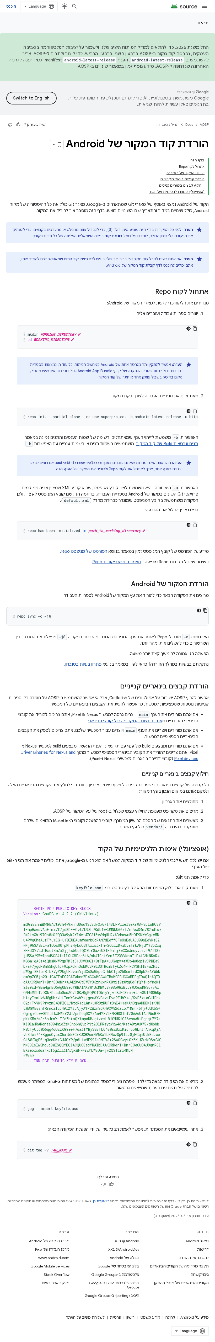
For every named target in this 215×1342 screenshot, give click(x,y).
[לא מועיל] (10, 125)
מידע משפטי (150, 1317)
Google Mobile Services (49, 1266)
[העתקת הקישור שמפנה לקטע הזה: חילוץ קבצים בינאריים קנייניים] (136, 774)
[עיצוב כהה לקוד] (188, 328)
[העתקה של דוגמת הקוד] (195, 328)
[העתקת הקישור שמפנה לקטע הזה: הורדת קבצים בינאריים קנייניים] (115, 687)
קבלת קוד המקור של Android (131, 265)
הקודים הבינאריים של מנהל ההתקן (181, 1283)
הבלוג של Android (124, 1257)
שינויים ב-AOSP (93, 66)
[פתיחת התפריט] (204, 6)
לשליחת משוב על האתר (85, 1317)
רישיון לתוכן (101, 1201)
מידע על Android (194, 1317)
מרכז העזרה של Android (49, 1241)
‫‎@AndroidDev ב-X (123, 1249)
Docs (189, 124)
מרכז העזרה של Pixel (52, 1249)
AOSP (204, 124)
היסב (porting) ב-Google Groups (112, 1295)
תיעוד (202, 22)
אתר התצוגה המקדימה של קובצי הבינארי (125, 721)
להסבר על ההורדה (194, 1257)
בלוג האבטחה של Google (118, 1266)
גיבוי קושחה (200, 1274)
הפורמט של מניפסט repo (84, 551)
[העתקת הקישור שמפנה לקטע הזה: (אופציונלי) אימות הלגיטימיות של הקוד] (92, 849)
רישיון (130, 1317)
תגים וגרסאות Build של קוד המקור (167, 443)
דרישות (203, 1249)
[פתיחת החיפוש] (74, 6)
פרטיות (115, 1317)
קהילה (170, 1317)
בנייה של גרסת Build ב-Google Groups (114, 1285)
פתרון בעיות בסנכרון (83, 664)
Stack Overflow (56, 1274)
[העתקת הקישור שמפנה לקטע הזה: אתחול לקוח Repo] (150, 292)
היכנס (11, 6)
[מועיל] (18, 125)
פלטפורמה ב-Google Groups (115, 1274)
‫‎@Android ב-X (127, 1241)
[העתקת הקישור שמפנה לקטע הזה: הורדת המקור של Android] (126, 584)
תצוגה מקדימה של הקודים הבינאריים (179, 1266)
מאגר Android (197, 1241)
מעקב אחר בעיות (55, 1283)
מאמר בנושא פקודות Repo (116, 562)
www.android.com (53, 1257)
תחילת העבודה (168, 124)
